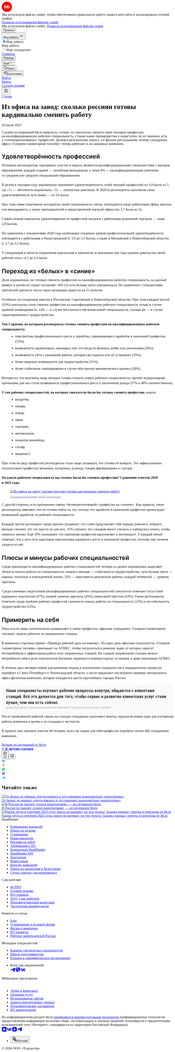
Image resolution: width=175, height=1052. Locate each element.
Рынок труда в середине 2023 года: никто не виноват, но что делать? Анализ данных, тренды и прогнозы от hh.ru (85, 815)
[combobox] (19, 1039)
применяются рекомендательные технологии (86, 1017)
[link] (9, 68)
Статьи (7, 96)
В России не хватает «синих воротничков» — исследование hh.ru (49, 808)
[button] (6, 78)
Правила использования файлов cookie (75, 26)
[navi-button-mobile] (6, 91)
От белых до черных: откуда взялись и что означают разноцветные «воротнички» (61, 800)
